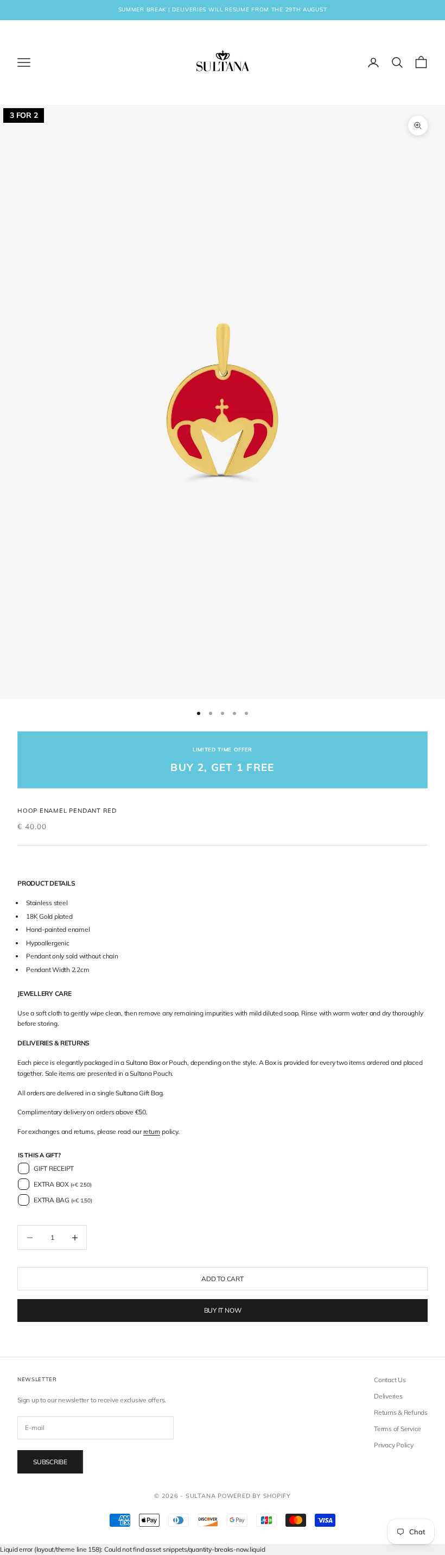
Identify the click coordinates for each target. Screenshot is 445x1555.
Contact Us (390, 1380)
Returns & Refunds (401, 1412)
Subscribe (50, 1462)
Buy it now (222, 1310)
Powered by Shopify (254, 1496)
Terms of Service (397, 1429)
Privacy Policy (394, 1445)
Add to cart (222, 1279)
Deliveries (388, 1396)
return (152, 1131)
